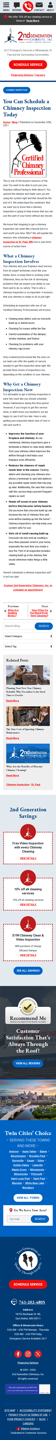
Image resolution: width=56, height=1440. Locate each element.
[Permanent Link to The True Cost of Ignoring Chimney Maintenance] (28, 716)
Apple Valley (29, 1151)
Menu (6, 10)
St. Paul (35, 785)
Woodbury (28, 1188)
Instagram (28, 1354)
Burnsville (18, 1161)
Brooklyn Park (37, 1156)
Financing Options (22, 75)
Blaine (43, 1151)
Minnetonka (21, 1174)
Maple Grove (19, 1170)
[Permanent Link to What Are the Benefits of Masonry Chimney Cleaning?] (28, 753)
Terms (47, 1392)
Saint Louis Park (20, 1179)
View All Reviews (28, 1063)
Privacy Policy (19, 1390)
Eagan (30, 1161)
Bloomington (18, 1156)
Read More (32, 21)
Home (6, 122)
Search (44, 626)
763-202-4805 (28, 6)
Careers (40, 75)
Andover (14, 1151)
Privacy (42, 1392)
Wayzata (17, 1183)
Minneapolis (37, 1170)
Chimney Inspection (16, 90)
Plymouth (36, 1174)
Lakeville (38, 1165)
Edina (41, 1161)
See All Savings (28, 971)
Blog (14, 122)
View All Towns (28, 1198)
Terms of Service (30, 1390)
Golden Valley (21, 1165)
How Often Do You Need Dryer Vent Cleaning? (39, 613)
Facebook (18, 1354)
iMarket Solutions (30, 1429)
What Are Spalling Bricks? (13, 613)
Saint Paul (39, 1179)
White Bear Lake (34, 1183)
